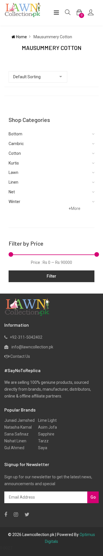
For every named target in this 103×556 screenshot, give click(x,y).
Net (12, 192)
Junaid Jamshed (19, 420)
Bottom (15, 134)
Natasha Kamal (18, 427)
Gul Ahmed (14, 447)
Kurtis (14, 163)
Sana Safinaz (16, 434)
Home (21, 37)
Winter (14, 201)
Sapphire (44, 434)
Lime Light (46, 420)
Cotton (15, 153)
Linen (13, 182)
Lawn (13, 172)
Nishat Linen (15, 441)
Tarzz (42, 441)
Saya (41, 447)
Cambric (16, 143)
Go (93, 497)
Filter (51, 276)
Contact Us (20, 356)
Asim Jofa (46, 427)
